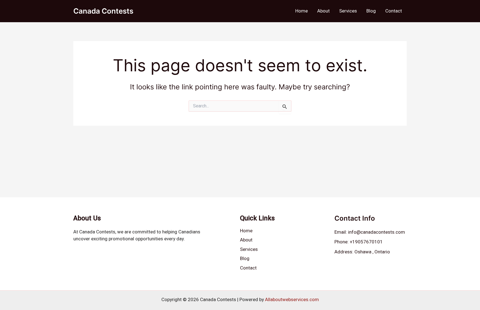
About (323, 10)
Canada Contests (103, 11)
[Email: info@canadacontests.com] (369, 232)
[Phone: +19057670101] (358, 242)
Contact (393, 10)
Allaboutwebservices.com (292, 299)
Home (301, 10)
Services (348, 10)
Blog (371, 10)
